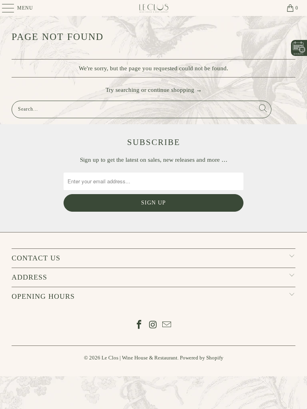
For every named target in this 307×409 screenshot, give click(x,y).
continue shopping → (175, 90)
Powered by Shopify (201, 358)
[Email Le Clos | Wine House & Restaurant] (167, 325)
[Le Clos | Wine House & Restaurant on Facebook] (139, 325)
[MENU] (4, 8)
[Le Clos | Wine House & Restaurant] (153, 8)
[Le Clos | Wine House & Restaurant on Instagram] (153, 325)
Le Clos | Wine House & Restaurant (139, 358)
